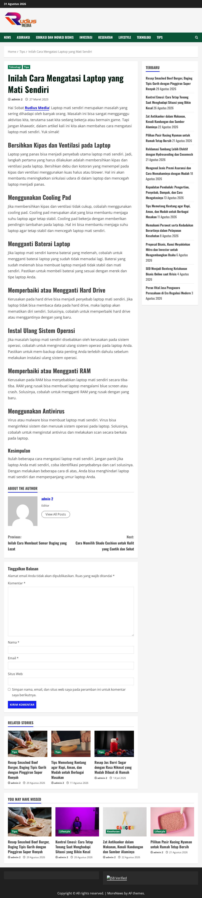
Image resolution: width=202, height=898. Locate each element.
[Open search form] (196, 37)
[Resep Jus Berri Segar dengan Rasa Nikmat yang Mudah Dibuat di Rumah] (114, 744)
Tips (160, 37)
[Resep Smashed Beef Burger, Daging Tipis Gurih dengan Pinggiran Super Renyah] (27, 744)
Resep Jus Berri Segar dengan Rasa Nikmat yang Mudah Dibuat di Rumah (113, 767)
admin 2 (16, 99)
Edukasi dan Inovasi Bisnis (55, 37)
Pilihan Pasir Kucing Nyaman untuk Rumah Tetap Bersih (171, 844)
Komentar (16, 583)
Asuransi (23, 37)
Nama (13, 642)
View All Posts (56, 514)
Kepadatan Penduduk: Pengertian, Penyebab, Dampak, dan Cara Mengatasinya (167, 192)
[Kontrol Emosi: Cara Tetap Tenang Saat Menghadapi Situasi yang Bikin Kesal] (77, 821)
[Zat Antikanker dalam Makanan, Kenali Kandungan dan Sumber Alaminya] (125, 821)
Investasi (85, 37)
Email (13, 658)
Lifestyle (125, 37)
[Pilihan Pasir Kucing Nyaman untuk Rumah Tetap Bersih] (172, 821)
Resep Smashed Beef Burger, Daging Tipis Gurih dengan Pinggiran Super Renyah (27, 770)
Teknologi (144, 37)
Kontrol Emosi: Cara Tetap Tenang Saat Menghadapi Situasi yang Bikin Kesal (168, 102)
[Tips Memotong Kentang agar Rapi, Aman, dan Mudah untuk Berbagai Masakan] (71, 744)
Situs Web (15, 674)
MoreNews (115, 893)
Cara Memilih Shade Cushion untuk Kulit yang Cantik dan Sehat (105, 542)
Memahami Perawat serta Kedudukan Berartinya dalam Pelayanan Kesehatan (169, 230)
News (7, 37)
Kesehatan (105, 37)
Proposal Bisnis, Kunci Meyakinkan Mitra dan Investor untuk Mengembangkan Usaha (168, 249)
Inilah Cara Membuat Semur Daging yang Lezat (37, 542)
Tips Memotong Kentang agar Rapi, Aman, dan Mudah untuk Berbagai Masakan (68, 770)
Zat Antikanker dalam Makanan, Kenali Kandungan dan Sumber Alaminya (166, 121)
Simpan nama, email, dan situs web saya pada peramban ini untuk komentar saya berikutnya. (69, 692)
